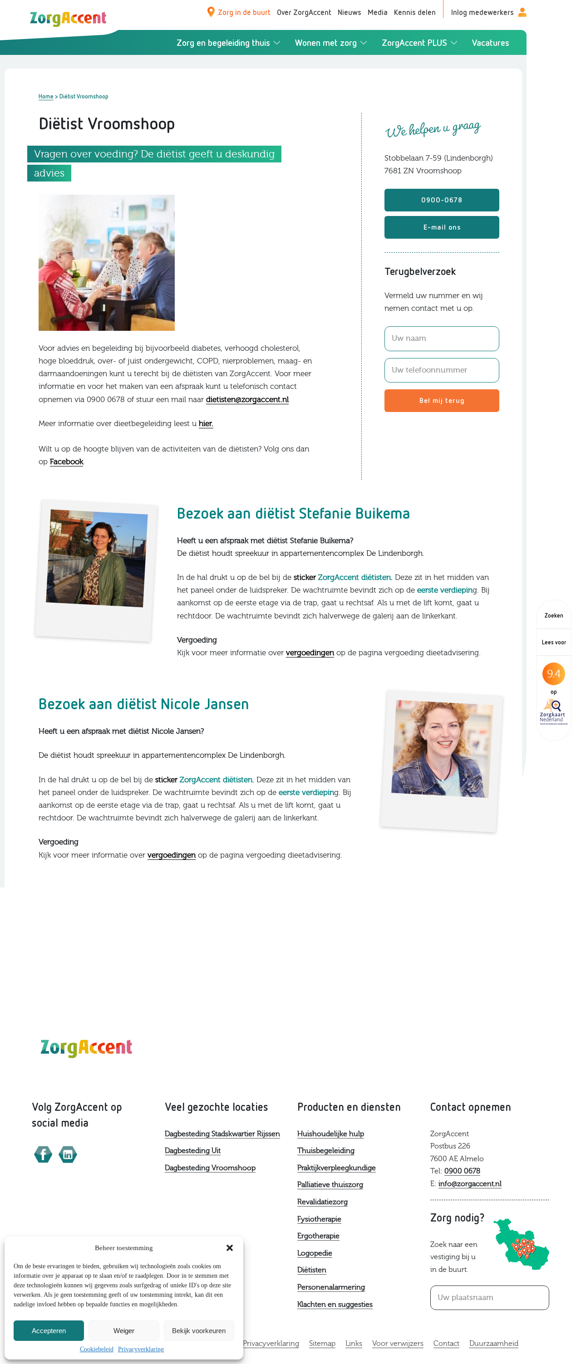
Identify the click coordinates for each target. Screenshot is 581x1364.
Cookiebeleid (96, 1349)
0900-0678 (442, 199)
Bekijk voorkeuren (199, 1331)
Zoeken (554, 615)
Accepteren (49, 1331)
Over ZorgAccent (304, 12)
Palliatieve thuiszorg (330, 1185)
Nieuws (349, 12)
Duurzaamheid (493, 1343)
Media (378, 12)
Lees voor (554, 642)
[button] (229, 1247)
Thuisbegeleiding (326, 1151)
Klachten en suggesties (335, 1304)
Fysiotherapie (319, 1219)
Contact (446, 1343)
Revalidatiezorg (322, 1202)
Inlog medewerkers (482, 12)
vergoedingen (310, 652)
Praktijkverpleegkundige (336, 1168)
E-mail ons (442, 226)
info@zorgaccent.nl (470, 1184)
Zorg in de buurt (244, 12)
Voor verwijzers (397, 1343)
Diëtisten (311, 1270)
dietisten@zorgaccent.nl (247, 399)
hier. (206, 423)
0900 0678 (462, 1171)
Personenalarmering (331, 1287)
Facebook (66, 461)
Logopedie (314, 1253)
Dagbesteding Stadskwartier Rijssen (222, 1134)
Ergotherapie (318, 1236)
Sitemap (322, 1343)
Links (353, 1343)
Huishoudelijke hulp (330, 1134)
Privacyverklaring (141, 1349)
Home (46, 96)
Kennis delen (415, 12)
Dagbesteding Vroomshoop (210, 1168)
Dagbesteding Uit (193, 1151)
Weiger (123, 1331)
